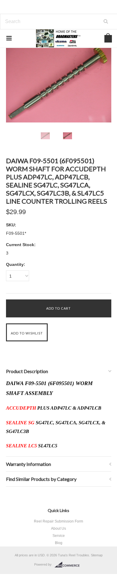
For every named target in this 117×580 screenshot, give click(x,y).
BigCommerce (69, 564)
